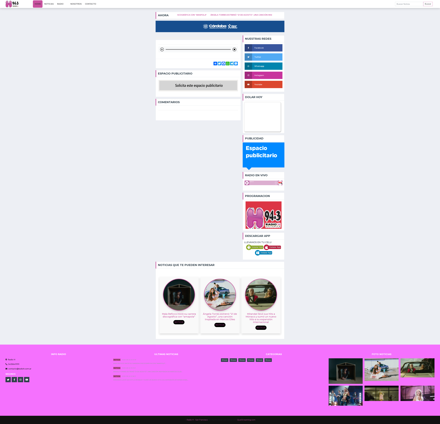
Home (38, 4)
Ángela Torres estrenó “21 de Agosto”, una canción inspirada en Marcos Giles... (148, 372)
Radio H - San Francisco (197, 420)
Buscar (428, 4)
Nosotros (76, 4)
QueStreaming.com (246, 420)
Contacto (90, 4)
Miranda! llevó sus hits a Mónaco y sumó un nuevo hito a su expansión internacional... (151, 380)
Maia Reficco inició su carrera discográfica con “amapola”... (139, 363)
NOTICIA (117, 360)
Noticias (49, 4)
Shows (224, 360)
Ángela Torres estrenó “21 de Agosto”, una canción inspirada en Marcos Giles (226, 15)
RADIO (60, 4)
